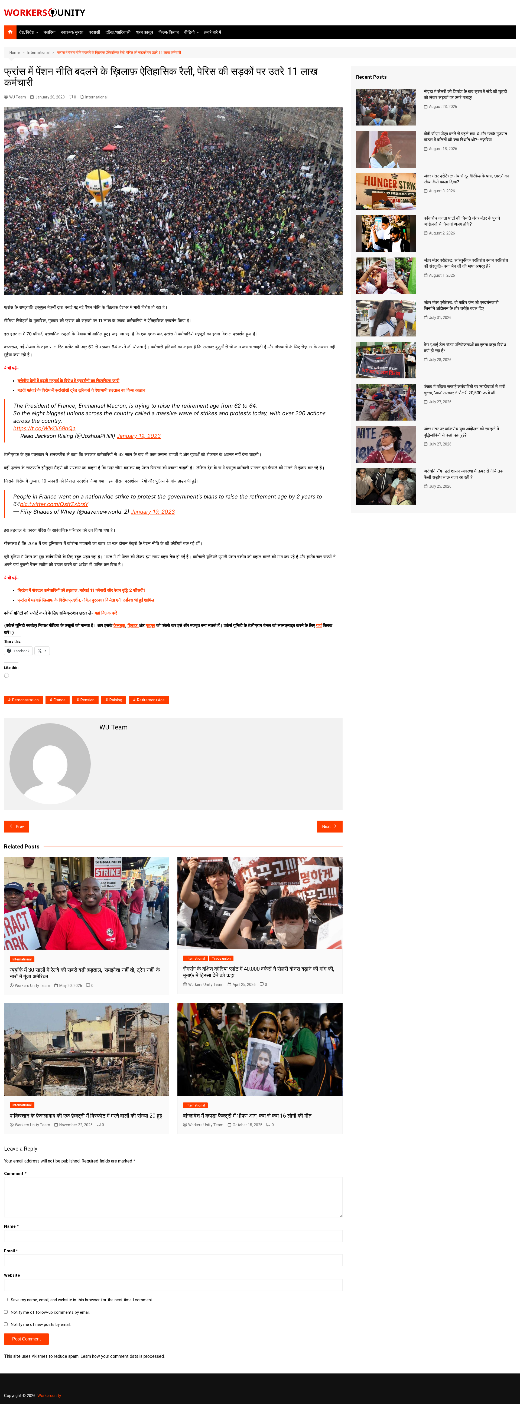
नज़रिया (50, 32)
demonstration (25, 700)
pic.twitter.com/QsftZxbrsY (54, 504)
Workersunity (49, 1395)
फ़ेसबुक (119, 625)
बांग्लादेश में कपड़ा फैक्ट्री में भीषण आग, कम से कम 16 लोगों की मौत (247, 1115)
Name (11, 1226)
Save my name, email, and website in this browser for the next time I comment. (82, 1299)
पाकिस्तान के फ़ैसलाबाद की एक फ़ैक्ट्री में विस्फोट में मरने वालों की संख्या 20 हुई (86, 1115)
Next (326, 826)
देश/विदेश (26, 32)
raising (115, 700)
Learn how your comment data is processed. (122, 1356)
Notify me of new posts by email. (41, 1324)
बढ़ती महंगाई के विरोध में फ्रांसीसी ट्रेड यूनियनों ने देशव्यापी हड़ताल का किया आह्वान (81, 390)
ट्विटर (133, 625)
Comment (15, 1173)
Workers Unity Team (32, 985)
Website (12, 1275)
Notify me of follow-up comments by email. (50, 1312)
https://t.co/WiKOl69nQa (44, 428)
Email (11, 1251)
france (60, 700)
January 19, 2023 (139, 436)
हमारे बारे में (212, 32)
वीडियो (189, 32)
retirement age (151, 700)
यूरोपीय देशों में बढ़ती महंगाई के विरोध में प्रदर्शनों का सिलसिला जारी (68, 380)
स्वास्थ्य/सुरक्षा (72, 32)
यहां (319, 625)
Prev (20, 826)
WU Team (17, 97)
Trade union (221, 958)
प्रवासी (94, 32)
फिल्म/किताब (168, 32)
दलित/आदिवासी (118, 32)
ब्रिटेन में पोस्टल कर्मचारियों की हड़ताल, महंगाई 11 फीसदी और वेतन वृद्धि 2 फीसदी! (81, 590)
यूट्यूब (150, 625)
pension (87, 700)
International (96, 97)
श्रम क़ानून (144, 32)
